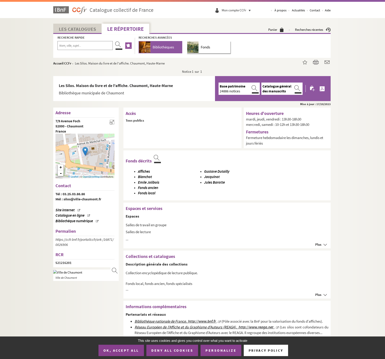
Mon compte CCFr (234, 10)
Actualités (298, 10)
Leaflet (74, 176)
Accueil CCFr (62, 63)
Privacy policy (266, 350)
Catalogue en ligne (69, 215)
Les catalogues (77, 29)
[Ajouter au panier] (312, 89)
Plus (318, 244)
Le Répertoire (125, 28)
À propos (280, 10)
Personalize (220, 350)
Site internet (65, 210)
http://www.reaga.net (256, 327)
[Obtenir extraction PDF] (322, 88)
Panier (272, 29)
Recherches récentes (309, 29)
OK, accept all (121, 350)
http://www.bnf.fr (202, 321)
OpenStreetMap (91, 176)
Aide (328, 10)
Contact (315, 10)
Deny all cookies (172, 350)
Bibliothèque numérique (74, 221)
